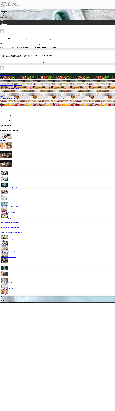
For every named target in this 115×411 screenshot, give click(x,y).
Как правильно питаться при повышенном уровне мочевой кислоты (11, 105)
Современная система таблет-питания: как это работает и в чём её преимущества (9, 206)
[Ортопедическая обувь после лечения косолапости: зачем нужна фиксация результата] (4, 262)
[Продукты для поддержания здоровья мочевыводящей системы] (4, 293)
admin (4, 33)
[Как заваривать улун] (6, 148)
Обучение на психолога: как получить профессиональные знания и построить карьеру (10, 4)
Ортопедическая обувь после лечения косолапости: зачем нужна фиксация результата (10, 263)
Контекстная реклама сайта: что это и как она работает (6, 2)
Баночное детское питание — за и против (5, 158)
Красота (2, 22)
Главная (1, 25)
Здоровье (2, 20)
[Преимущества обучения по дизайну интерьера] (4, 217)
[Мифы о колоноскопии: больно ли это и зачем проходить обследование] (4, 256)
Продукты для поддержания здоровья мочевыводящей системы (10, 88)
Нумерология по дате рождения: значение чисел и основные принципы (8, 251)
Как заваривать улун (3, 149)
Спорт (1, 21)
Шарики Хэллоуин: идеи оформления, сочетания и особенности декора (8, 239)
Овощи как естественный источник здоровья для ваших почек (10, 95)
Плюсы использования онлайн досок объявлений (6, 200)
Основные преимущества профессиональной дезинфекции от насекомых (8, 194)
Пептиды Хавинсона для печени (4, 6)
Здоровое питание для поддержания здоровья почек (8, 81)
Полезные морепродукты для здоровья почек (7, 78)
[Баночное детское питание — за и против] (6, 157)
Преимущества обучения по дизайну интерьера (6, 218)
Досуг (3, 23)
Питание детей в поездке (3, 140)
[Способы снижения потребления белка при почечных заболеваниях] (4, 287)
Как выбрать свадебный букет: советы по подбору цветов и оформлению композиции (10, 5)
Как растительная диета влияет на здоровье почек (8, 91)
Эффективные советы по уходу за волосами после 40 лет (7, 181)
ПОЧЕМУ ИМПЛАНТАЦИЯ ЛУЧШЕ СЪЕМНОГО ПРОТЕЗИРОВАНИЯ (9, 187)
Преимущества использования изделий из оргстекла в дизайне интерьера (8, 212)
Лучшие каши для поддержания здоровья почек (8, 98)
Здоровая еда (4, 25)
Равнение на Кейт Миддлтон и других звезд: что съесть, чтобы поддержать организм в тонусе (10, 175)
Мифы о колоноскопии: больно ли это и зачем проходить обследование (8, 3)
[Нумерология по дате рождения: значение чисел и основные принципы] (4, 250)
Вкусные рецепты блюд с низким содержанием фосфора (9, 101)
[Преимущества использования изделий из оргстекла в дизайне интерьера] (4, 211)
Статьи (2, 25)
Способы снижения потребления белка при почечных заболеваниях (11, 85)
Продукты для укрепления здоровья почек (7, 75)
